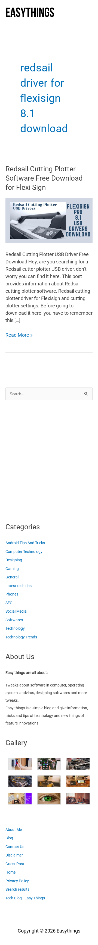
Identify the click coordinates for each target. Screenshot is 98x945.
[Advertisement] (49, 460)
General (12, 577)
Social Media (16, 611)
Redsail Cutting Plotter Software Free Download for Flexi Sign (44, 178)
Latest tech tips (18, 586)
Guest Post (14, 864)
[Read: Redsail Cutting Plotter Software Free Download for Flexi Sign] (49, 220)
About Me (13, 829)
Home (10, 872)
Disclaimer (14, 855)
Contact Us (14, 847)
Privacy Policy (17, 881)
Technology (15, 628)
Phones (11, 594)
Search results (17, 889)
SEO (9, 603)
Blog (9, 838)
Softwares (14, 620)
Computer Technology (23, 551)
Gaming (12, 568)
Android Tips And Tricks (25, 543)
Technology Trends (21, 637)
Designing (13, 560)
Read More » (18, 335)
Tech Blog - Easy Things (25, 898)
